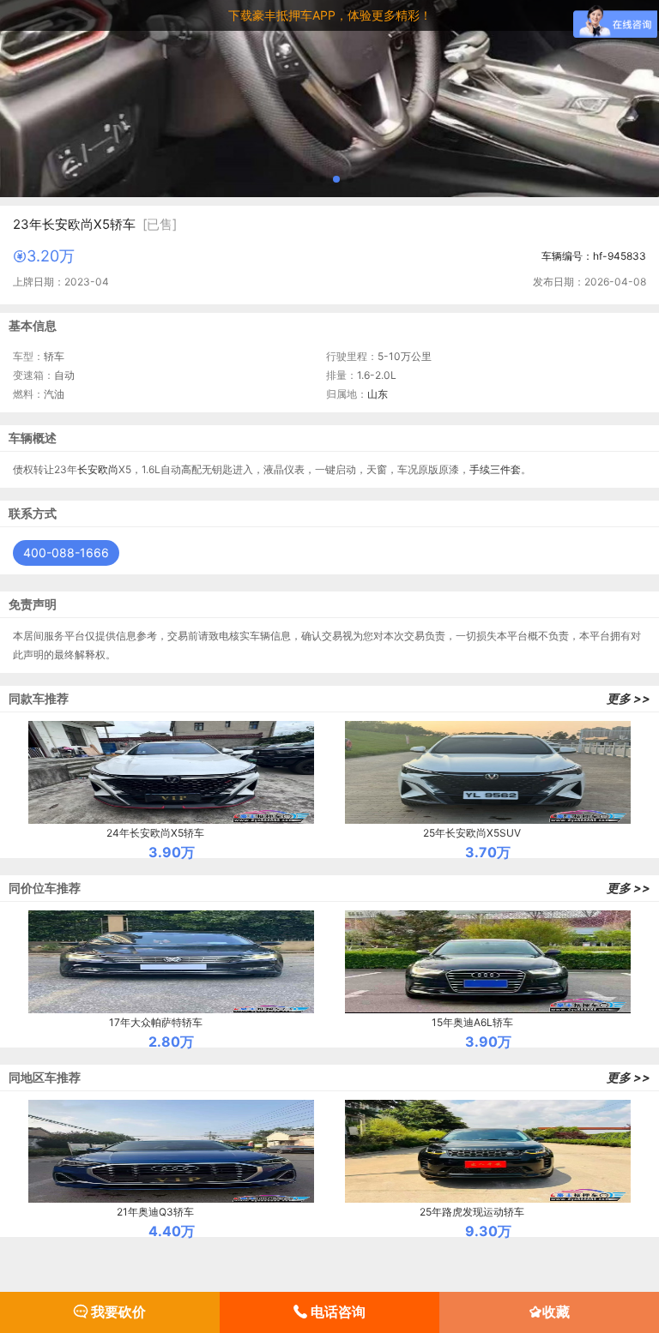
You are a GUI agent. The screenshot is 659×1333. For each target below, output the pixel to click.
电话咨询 (336, 1311)
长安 (87, 469)
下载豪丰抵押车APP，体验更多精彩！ (330, 15)
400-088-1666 (66, 552)
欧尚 (108, 469)
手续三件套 (495, 469)
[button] (308, 179)
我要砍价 (117, 1311)
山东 (377, 393)
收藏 (556, 1311)
